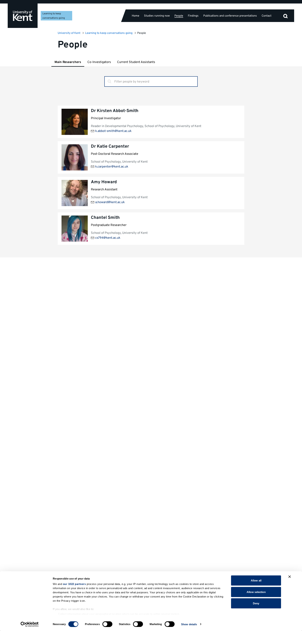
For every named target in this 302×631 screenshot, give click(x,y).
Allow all (256, 580)
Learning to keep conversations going (108, 33)
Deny (256, 603)
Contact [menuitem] (266, 15)
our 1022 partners (74, 583)
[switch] (107, 624)
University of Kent (69, 33)
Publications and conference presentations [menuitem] (230, 15)
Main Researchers (68, 62)
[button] (285, 15)
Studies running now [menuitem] (157, 15)
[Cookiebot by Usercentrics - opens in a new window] (29, 624)
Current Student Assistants (136, 62)
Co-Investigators (99, 62)
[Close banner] (289, 577)
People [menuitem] (178, 16)
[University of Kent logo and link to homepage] (23, 15)
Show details (189, 624)
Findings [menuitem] (193, 15)
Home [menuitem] (135, 15)
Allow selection (256, 591)
